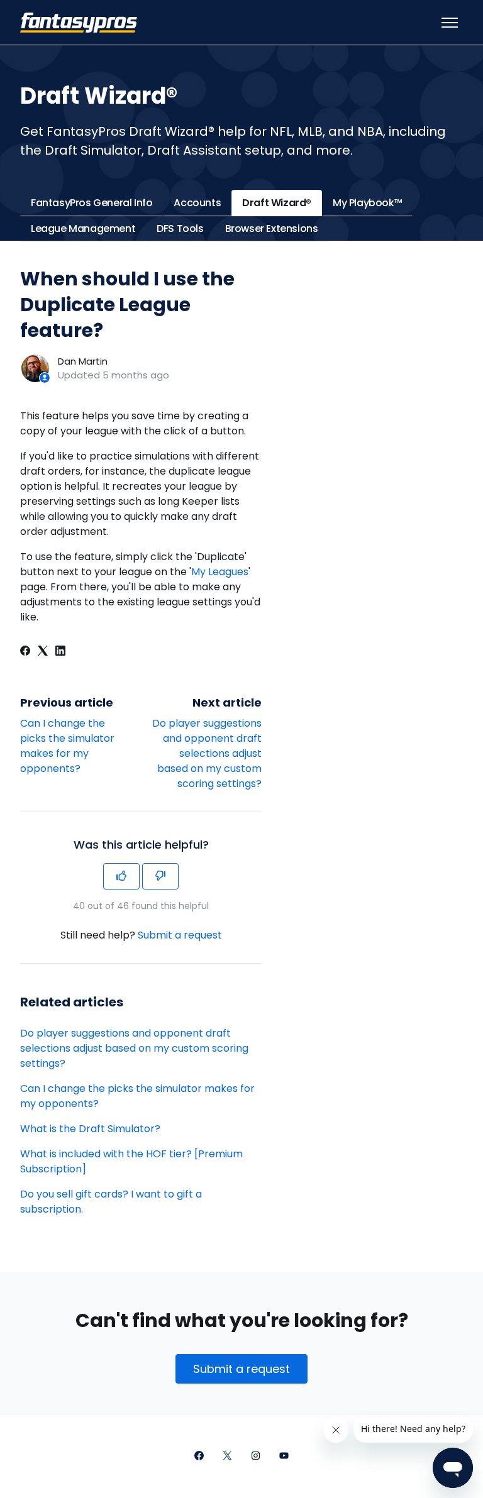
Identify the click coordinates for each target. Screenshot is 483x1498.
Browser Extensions (271, 228)
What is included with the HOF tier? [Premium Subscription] (131, 1161)
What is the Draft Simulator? (90, 1128)
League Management (83, 228)
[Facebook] (25, 652)
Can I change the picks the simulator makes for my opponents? (67, 746)
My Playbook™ (367, 203)
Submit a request (180, 935)
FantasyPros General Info (91, 203)
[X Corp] (43, 652)
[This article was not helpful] (160, 876)
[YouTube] (284, 1456)
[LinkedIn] (60, 652)
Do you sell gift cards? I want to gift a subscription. (111, 1201)
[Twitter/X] (227, 1456)
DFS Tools (180, 228)
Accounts (197, 203)
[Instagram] (256, 1456)
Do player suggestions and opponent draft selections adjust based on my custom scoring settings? (207, 753)
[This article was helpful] (121, 876)
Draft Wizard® (276, 203)
